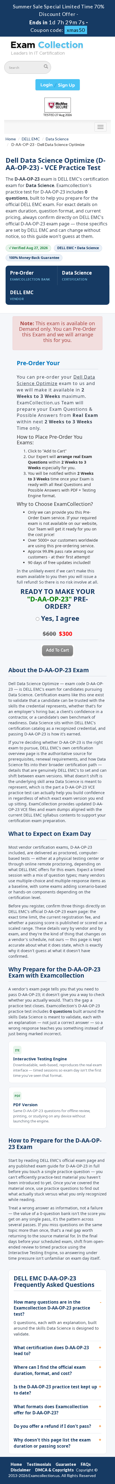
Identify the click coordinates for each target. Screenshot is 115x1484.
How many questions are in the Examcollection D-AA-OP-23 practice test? (52, 1308)
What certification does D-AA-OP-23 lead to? (51, 1350)
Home (11, 138)
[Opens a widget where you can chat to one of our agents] (76, 1452)
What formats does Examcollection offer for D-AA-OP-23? (51, 1409)
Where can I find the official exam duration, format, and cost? (50, 1370)
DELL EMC (31, 138)
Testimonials (39, 1464)
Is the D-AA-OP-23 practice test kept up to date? (55, 1390)
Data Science (57, 138)
